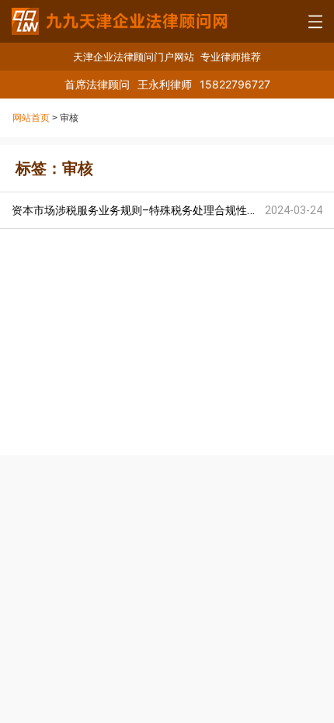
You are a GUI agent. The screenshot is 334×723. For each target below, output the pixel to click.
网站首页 (31, 117)
